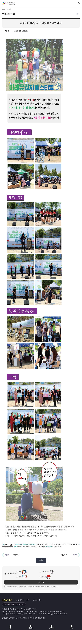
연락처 (27, 600)
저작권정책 (19, 600)
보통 (20, 577)
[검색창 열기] (79, 3)
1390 (22, 618)
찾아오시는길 (36, 600)
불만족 (44, 577)
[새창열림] (7, 545)
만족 (20, 572)
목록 (41, 560)
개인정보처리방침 (7, 600)
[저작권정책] (48, 546)
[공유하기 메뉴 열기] (77, 14)
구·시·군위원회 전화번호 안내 (37, 618)
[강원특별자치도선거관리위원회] (12, 3)
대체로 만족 (45, 572)
